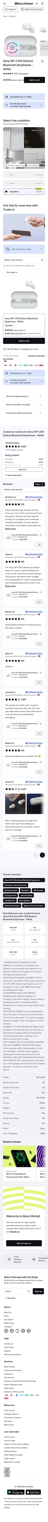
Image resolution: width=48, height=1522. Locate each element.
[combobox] (24, 260)
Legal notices (9, 1458)
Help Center (9, 1347)
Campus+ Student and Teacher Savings (20, 1381)
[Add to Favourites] (42, 61)
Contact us (8, 1344)
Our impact (8, 1319)
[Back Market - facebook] (23, 1331)
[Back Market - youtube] (17, 1331)
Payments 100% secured (14, 1392)
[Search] (22, 9)
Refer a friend (9, 1367)
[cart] (42, 3)
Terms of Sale (9, 1440)
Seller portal (9, 1388)
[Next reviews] (42, 855)
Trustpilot (8, 1326)
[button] (12, 47)
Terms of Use (9, 1437)
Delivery (7, 1351)
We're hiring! (9, 1323)
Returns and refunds (12, 1354)
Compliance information (36, 356)
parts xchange (8, 359)
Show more (10, 528)
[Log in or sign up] (36, 3)
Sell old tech (9, 1377)
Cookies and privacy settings (15, 1448)
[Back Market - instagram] (6, 1331)
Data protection (10, 1451)
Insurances (8, 1374)
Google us (14, 1231)
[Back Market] (24, 4)
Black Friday (9, 1425)
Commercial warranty (13, 1370)
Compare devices (11, 1414)
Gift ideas (8, 1421)
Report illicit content (12, 1462)
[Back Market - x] (29, 1331)
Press (6, 1316)
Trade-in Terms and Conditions (16, 1444)
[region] (24, 1164)
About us (7, 1312)
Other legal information (13, 1455)
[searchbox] (34, 9)
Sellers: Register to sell (13, 1384)
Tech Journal (9, 1410)
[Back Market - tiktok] (12, 1331)
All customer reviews (12, 1417)
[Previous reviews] (35, 855)
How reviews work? (15, 475)
